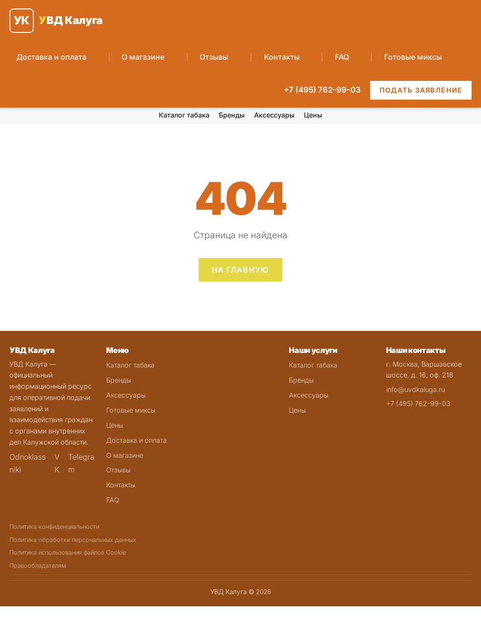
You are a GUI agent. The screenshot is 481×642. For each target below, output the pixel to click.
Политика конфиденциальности (54, 526)
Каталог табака (184, 115)
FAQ (342, 57)
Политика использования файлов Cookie (67, 552)
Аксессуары (274, 115)
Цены (313, 115)
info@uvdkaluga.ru (415, 389)
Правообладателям (37, 565)
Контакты (282, 57)
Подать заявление (421, 90)
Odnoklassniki (27, 463)
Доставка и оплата (51, 57)
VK (57, 463)
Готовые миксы (413, 57)
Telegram (81, 463)
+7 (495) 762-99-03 (322, 89)
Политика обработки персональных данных (72, 539)
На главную (241, 269)
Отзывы (214, 57)
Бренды (232, 115)
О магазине (143, 57)
